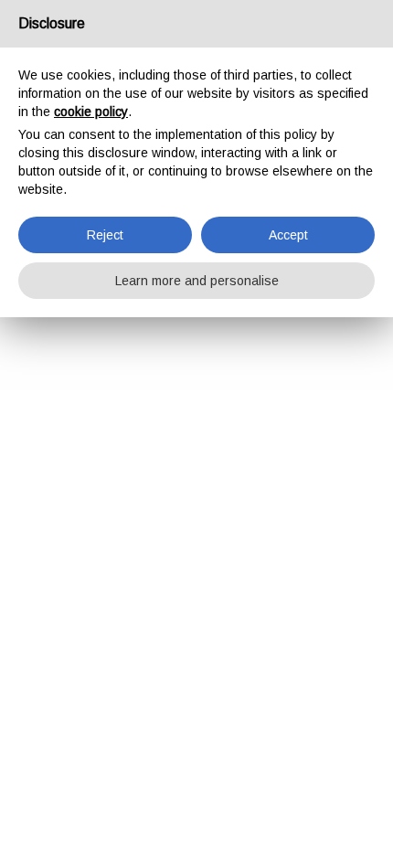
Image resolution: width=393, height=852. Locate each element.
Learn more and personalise (197, 280)
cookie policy (91, 111)
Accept (288, 235)
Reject (105, 235)
